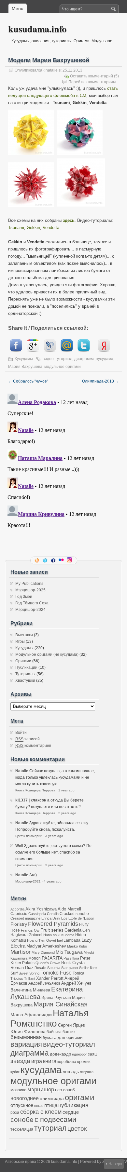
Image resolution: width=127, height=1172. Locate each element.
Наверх (115, 1164)
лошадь (71, 1071)
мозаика (18, 1090)
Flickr (62, 560)
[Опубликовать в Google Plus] (33, 350)
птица (50, 1105)
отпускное (21, 1105)
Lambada (72, 940)
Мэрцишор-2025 (30, 590)
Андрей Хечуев (76, 983)
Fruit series (52, 930)
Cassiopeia (37, 914)
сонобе (22, 1119)
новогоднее (24, 1098)
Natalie (21, 771)
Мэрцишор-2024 (30, 609)
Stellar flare (88, 968)
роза (14, 1112)
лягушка (86, 1072)
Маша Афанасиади (31, 1014)
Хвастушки (25, 680)
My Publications (29, 583)
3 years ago (54, 836)
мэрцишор (40, 1089)
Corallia (53, 914)
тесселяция (21, 1129)
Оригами (23, 661)
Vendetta (51, 227)
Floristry (18, 924)
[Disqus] (63, 472)
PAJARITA (52, 958)
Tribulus (16, 978)
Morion (34, 958)
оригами (79, 1097)
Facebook (53, 560)
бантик (69, 1032)
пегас (38, 1106)
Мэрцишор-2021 (28, 881)
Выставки (24, 635)
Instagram (70, 560)
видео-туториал (57, 359)
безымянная (26, 1037)
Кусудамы (24, 359)
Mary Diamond (43, 952)
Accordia (17, 909)
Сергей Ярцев (71, 1025)
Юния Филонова (28, 1031)
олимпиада (52, 1098)
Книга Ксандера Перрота (35, 790)
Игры (20, 641)
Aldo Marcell (69, 909)
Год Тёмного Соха (32, 603)
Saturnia (53, 968)
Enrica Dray (50, 918)
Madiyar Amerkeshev (46, 946)
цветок (77, 1128)
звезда (20, 1060)
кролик (84, 1061)
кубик (15, 1072)
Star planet (69, 968)
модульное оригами (62, 366)
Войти (21, 732)
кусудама (104, 359)
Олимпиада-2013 (100, 381)
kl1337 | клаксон (30, 800)
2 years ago (67, 813)
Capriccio (18, 913)
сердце (71, 1112)
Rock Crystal (73, 963)
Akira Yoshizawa (41, 909)
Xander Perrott (50, 978)
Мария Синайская (61, 1004)
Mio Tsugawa (69, 952)
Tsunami (16, 227)
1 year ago (66, 790)
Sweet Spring (29, 973)
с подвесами (55, 1119)
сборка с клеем (41, 1112)
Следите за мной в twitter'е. (45, 560)
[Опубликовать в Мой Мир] (67, 350)
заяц (92, 1054)
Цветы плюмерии (28, 836)
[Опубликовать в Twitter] (84, 350)
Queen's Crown (47, 963)
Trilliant (29, 978)
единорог (79, 1054)
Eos (64, 918)
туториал (50, 1128)
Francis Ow (30, 930)
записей (27, 739)
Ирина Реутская (56, 997)
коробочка (66, 1061)
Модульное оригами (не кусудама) (46, 654)
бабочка (54, 1032)
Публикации (26, 667)
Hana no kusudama (58, 935)
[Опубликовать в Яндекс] (104, 350)
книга (49, 1061)
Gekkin (33, 227)
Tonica (78, 973)
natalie (52, 70)
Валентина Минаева (30, 990)
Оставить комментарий (91, 76)
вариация (26, 1044)
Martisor (20, 952)
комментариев (33, 745)
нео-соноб (65, 1089)
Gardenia (72, 930)
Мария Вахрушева (25, 366)
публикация (73, 1105)
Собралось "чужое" (28, 381)
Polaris (28, 963)
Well (19, 845)
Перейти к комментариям (92, 82)
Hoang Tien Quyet (41, 940)
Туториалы (25, 674)
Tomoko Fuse (56, 973)
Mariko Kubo (77, 946)
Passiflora (71, 958)
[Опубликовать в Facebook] (16, 350)
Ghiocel (35, 935)
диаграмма (84, 359)
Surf (14, 973)
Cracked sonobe (74, 913)
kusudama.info (37, 28)
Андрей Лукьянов (44, 983)
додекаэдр (60, 1054)
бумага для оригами (62, 1037)
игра (36, 1061)
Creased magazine (25, 918)
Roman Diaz (22, 967)
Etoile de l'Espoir (81, 918)
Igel (60, 940)
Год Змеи (23, 596)
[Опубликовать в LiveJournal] (50, 350)
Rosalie (40, 968)
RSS (37, 560)
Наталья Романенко (49, 1018)
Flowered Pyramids (53, 924)
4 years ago (53, 881)
